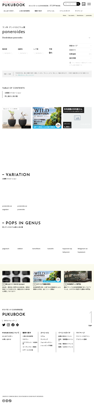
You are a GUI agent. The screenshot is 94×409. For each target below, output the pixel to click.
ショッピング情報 (46, 345)
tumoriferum (36, 248)
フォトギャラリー (46, 342)
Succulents (71, 15)
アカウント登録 (81, 339)
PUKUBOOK (14, 5)
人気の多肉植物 (24, 11)
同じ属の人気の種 (11, 96)
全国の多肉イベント (65, 336)
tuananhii (51, 248)
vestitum (20, 248)
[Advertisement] (47, 151)
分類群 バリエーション (13, 93)
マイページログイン (83, 336)
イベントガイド (64, 11)
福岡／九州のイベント (65, 347)
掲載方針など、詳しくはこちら (26, 75)
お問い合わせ (6, 339)
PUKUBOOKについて (10, 332)
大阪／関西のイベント (65, 344)
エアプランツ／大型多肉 (30, 343)
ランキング (44, 339)
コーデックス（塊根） (30, 347)
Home (64, 15)
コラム (42, 336)
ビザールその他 (28, 350)
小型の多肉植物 (28, 336)
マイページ (78, 11)
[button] (78, 4)
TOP (90, 325)
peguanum (5, 248)
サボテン (26, 339)
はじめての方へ (9, 11)
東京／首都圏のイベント (65, 340)
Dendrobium (80, 15)
